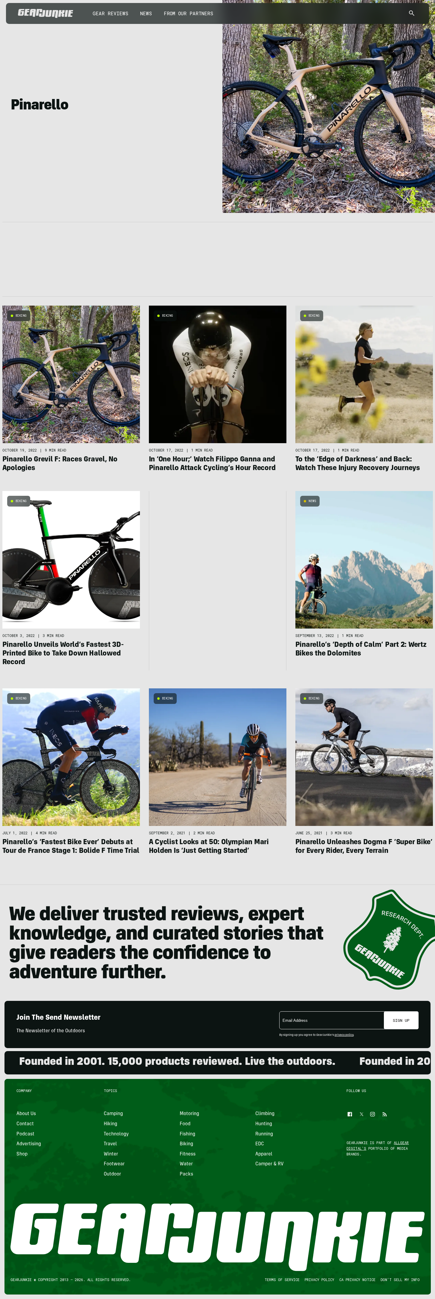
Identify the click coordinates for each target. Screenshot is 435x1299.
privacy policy (344, 1035)
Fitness (187, 1154)
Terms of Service (281, 1279)
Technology (116, 1134)
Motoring (189, 1114)
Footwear (114, 1164)
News (146, 13)
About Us (26, 1114)
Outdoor (112, 1174)
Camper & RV (269, 1164)
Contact (25, 1124)
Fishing (187, 1134)
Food (184, 1124)
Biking (21, 316)
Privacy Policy (319, 1279)
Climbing (264, 1114)
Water (186, 1164)
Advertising (28, 1144)
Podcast (25, 1134)
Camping (113, 1114)
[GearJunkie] (45, 13)
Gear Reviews (110, 13)
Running (264, 1134)
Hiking (110, 1124)
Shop (22, 1154)
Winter (111, 1154)
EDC (259, 1144)
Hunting (263, 1124)
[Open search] (411, 13)
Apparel (263, 1154)
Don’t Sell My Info (399, 1279)
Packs (186, 1174)
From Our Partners (188, 13)
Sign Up (401, 1020)
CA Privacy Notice (357, 1279)
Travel (110, 1144)
